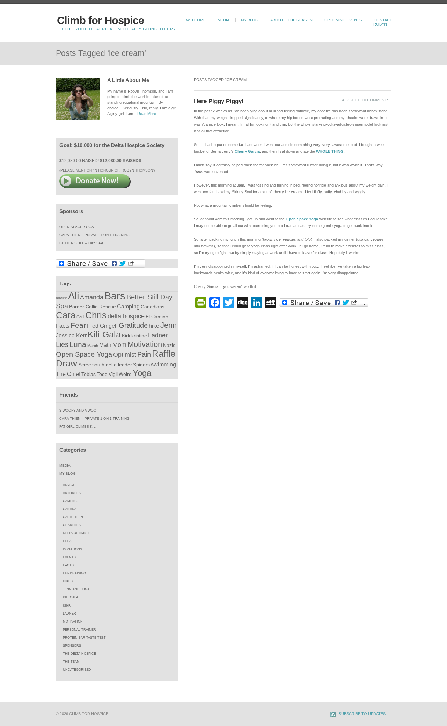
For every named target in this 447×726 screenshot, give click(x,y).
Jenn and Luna (76, 589)
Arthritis (72, 493)
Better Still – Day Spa (81, 243)
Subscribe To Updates (362, 714)
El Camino (157, 316)
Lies (62, 344)
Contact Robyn (382, 22)
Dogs (67, 541)
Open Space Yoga (76, 227)
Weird (125, 374)
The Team (71, 661)
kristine (139, 336)
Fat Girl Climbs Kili (78, 426)
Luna (77, 344)
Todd (102, 374)
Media (223, 20)
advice (61, 298)
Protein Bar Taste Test (84, 637)
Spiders (141, 365)
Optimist (124, 354)
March (92, 345)
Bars (114, 296)
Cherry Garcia (247, 151)
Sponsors (72, 645)
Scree (84, 365)
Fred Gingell (102, 325)
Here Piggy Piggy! (219, 101)
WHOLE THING (330, 151)
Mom (119, 344)
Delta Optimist (76, 533)
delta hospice (126, 316)
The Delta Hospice (79, 653)
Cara (65, 315)
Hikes (68, 581)
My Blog (249, 20)
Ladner (158, 335)
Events (69, 557)
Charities (72, 525)
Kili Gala (104, 334)
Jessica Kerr (71, 335)
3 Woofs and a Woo (77, 410)
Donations (72, 549)
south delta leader (112, 365)
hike (154, 325)
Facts (62, 325)
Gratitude (133, 325)
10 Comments (375, 100)
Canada (69, 509)
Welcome (196, 20)
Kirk (126, 336)
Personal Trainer (79, 629)
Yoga (142, 373)
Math (105, 345)
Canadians (152, 307)
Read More (146, 113)
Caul (80, 317)
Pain (144, 354)
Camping (128, 306)
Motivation (144, 344)
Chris (96, 315)
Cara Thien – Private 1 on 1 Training (94, 235)
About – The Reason (291, 20)
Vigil (113, 374)
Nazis (169, 345)
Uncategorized (77, 669)
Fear (78, 325)
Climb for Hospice (100, 20)
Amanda (91, 297)
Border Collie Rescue (92, 307)
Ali (73, 296)
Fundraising (74, 573)
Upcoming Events (343, 20)
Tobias (88, 374)
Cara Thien (73, 517)
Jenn (168, 325)
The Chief (68, 374)
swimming (163, 364)
